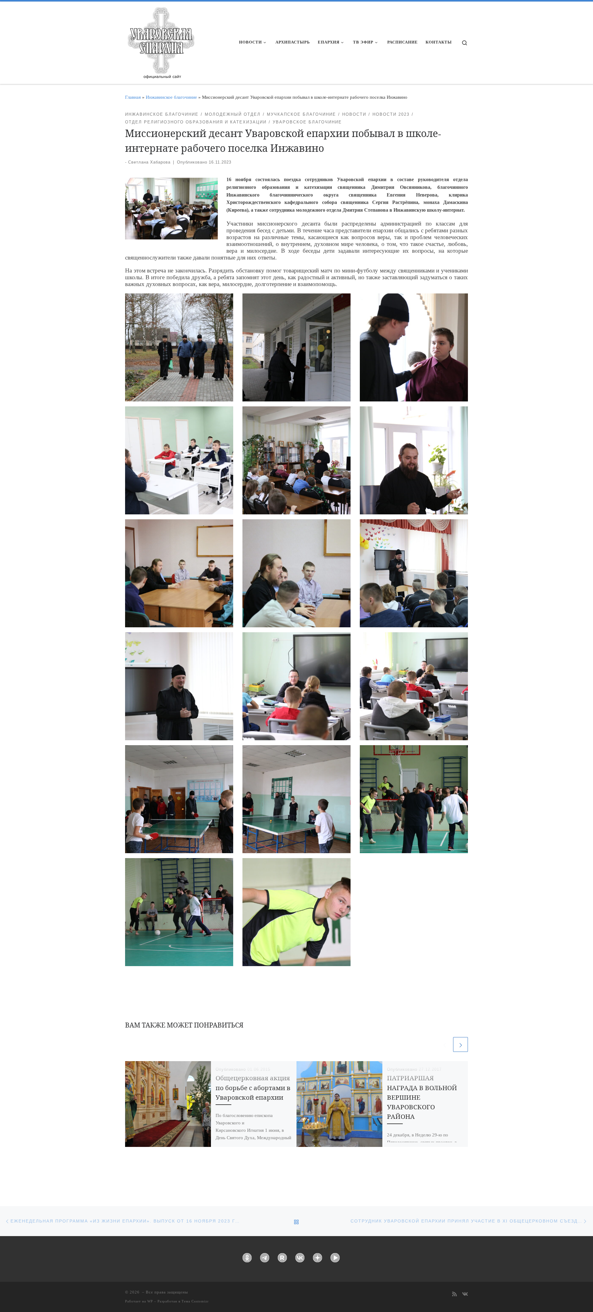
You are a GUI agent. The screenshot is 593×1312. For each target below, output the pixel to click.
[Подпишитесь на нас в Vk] (465, 1294)
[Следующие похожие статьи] (460, 1044)
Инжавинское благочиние (171, 97)
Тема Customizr (195, 1301)
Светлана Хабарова (149, 162)
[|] (160, 41)
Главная (133, 97)
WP (150, 1301)
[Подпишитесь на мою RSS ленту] (454, 1294)
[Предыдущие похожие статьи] (444, 1044)
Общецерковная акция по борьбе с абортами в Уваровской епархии (253, 1087)
